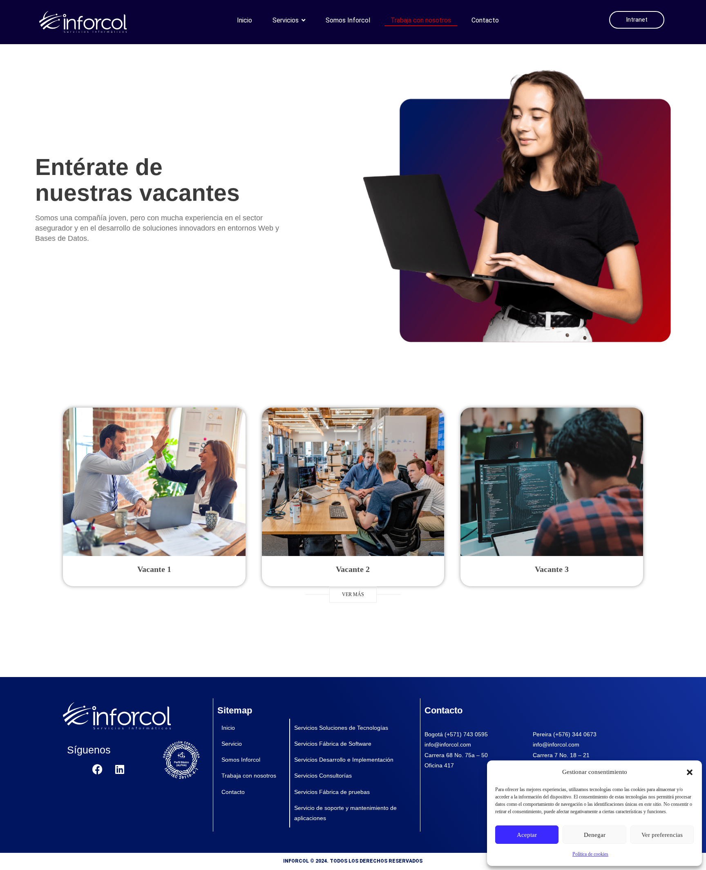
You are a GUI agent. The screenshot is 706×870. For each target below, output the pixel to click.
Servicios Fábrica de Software (332, 743)
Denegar (594, 835)
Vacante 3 (552, 569)
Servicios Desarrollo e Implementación (343, 759)
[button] (690, 772)
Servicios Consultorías (323, 775)
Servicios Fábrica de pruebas (332, 792)
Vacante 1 (154, 569)
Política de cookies (590, 854)
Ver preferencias (662, 835)
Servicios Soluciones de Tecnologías (341, 727)
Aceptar (527, 835)
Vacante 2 (353, 569)
